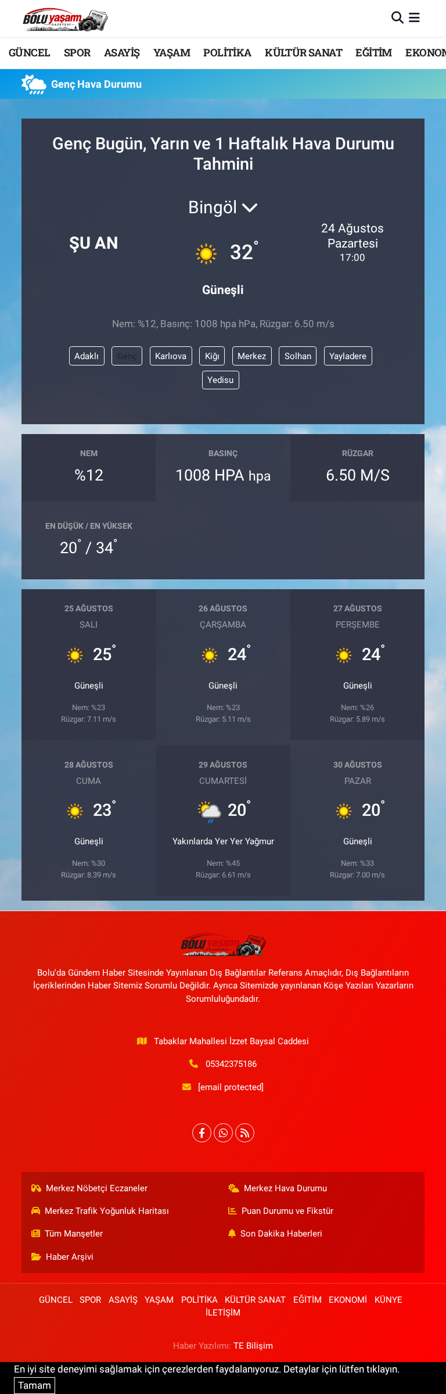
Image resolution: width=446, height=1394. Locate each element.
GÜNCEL (29, 52)
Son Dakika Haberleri (281, 1233)
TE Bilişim (253, 1346)
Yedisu (220, 380)
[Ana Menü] (414, 18)
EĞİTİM (373, 52)
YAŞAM (171, 52)
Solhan (298, 356)
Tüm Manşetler (74, 1233)
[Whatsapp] (223, 1132)
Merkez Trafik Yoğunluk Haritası (107, 1211)
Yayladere (347, 356)
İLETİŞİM (223, 1312)
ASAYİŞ (121, 52)
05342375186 (231, 1064)
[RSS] (244, 1132)
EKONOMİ (348, 1300)
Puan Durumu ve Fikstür (287, 1211)
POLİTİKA (227, 52)
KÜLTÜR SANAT (303, 52)
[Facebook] (201, 1132)
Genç (127, 356)
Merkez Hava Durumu (285, 1188)
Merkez (252, 356)
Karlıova (170, 356)
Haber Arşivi (69, 1257)
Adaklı (86, 356)
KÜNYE (388, 1300)
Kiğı (212, 356)
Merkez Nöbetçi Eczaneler (97, 1188)
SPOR (77, 52)
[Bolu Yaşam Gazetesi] (65, 18)
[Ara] (397, 18)
